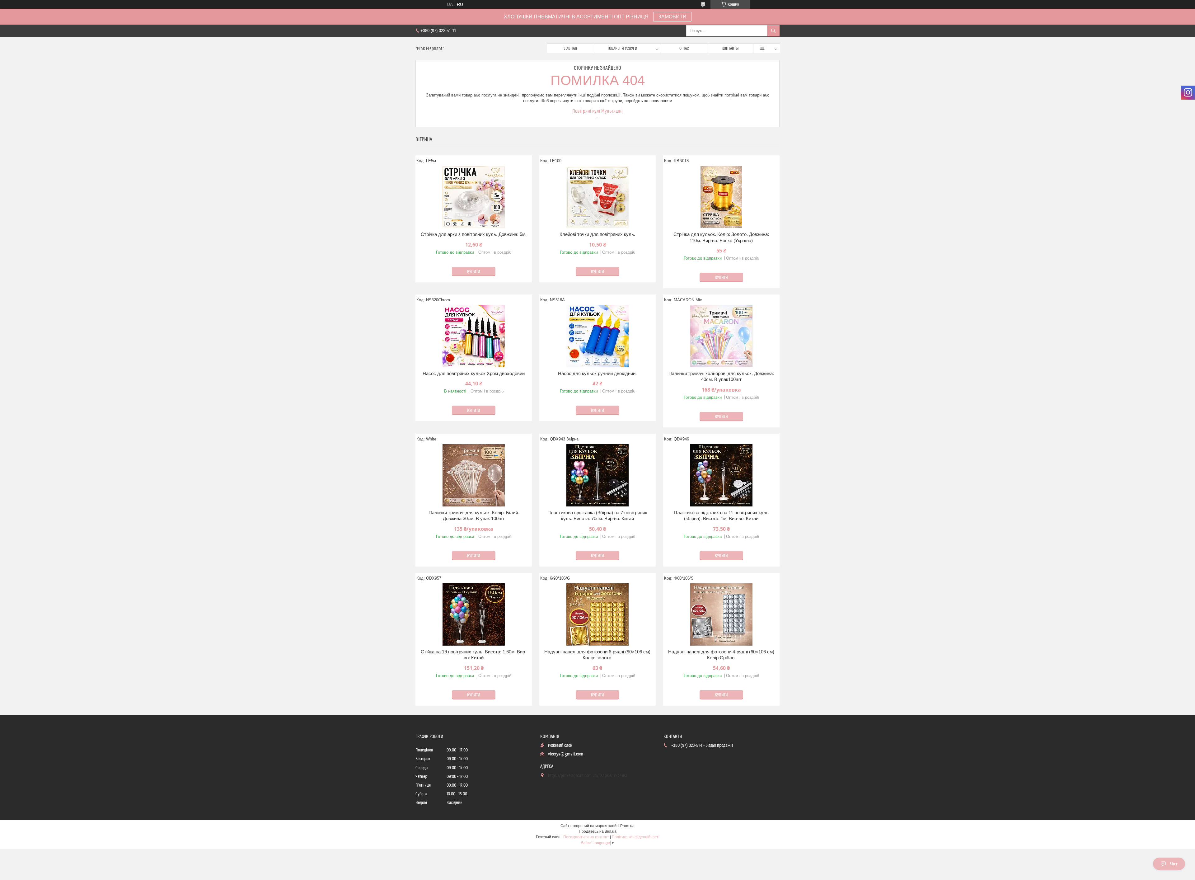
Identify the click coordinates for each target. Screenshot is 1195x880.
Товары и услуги (622, 48)
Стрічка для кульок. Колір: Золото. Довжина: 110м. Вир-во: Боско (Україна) (721, 237)
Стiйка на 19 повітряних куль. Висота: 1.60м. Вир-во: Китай (474, 655)
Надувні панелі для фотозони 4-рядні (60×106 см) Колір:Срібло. (721, 655)
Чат (1174, 863)
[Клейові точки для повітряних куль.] (597, 197)
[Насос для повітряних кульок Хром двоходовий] (473, 336)
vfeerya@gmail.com (565, 754)
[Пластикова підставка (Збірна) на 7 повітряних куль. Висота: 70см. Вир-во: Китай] (597, 475)
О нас (684, 48)
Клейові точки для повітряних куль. (597, 234)
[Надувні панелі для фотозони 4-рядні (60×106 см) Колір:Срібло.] (721, 614)
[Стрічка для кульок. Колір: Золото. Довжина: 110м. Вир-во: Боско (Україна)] (721, 197)
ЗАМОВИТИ (672, 16)
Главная (569, 48)
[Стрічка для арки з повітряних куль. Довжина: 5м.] (473, 197)
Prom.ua (627, 826)
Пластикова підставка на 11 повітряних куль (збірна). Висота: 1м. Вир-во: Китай (721, 515)
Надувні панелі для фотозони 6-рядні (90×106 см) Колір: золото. (597, 655)
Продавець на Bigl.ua (597, 831)
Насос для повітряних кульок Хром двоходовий (474, 373)
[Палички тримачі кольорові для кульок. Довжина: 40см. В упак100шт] (721, 336)
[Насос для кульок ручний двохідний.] (597, 336)
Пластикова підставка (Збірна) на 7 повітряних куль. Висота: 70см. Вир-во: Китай (597, 515)
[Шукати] (773, 30)
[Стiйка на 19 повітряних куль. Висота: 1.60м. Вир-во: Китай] (473, 614)
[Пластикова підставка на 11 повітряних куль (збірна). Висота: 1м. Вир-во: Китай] (721, 475)
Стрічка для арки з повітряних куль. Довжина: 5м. (474, 234)
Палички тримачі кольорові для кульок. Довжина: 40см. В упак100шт (721, 376)
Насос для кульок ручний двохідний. (597, 373)
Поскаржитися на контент (586, 837)
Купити (473, 271)
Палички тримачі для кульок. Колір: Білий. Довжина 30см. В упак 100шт (474, 515)
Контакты (730, 48)
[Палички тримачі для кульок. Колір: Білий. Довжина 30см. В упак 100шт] (473, 475)
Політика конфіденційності (635, 837)
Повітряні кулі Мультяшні (597, 111)
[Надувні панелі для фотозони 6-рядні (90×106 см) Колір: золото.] (597, 614)
